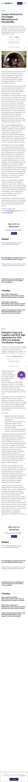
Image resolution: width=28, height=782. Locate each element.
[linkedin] (11, 47)
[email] (18, 47)
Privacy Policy (22, 775)
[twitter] (14, 47)
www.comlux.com (8, 212)
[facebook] (9, 47)
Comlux (17, 37)
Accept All (14, 779)
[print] (25, 47)
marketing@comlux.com (12, 210)
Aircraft (4, 10)
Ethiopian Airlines (17, 356)
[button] (3, 3)
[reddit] (16, 47)
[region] (14, 777)
